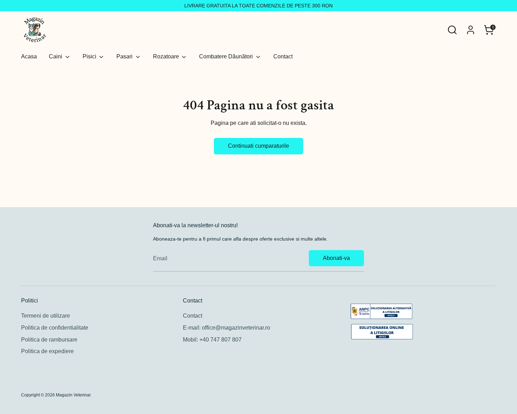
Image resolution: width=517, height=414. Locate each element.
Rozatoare (166, 56)
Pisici (90, 56)
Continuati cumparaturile (258, 146)
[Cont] (471, 30)
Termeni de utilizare (45, 316)
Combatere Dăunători (226, 56)
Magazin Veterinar (73, 395)
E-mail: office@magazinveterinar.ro (226, 328)
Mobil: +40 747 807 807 (212, 340)
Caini (56, 56)
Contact (283, 56)
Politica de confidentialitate (54, 328)
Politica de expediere (47, 351)
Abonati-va (336, 258)
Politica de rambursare (49, 340)
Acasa (29, 56)
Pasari (125, 56)
